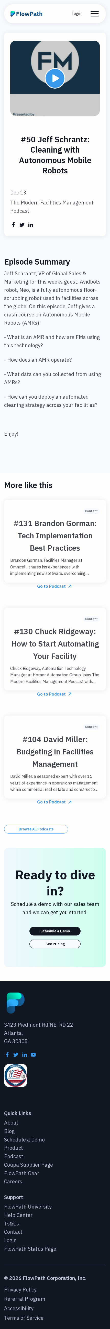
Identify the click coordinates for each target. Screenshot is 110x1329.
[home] (27, 13)
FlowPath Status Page (30, 1249)
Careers (13, 1181)
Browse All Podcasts (36, 829)
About (11, 1123)
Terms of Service (23, 1318)
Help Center (18, 1215)
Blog (9, 1131)
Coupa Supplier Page (28, 1165)
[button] (95, 13)
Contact (13, 1232)
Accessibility (19, 1308)
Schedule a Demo (55, 931)
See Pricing (55, 944)
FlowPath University (28, 1207)
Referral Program (24, 1299)
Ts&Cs (11, 1224)
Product (13, 1148)
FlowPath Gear (21, 1173)
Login (76, 13)
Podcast (13, 1156)
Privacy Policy (20, 1290)
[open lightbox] (55, 78)
